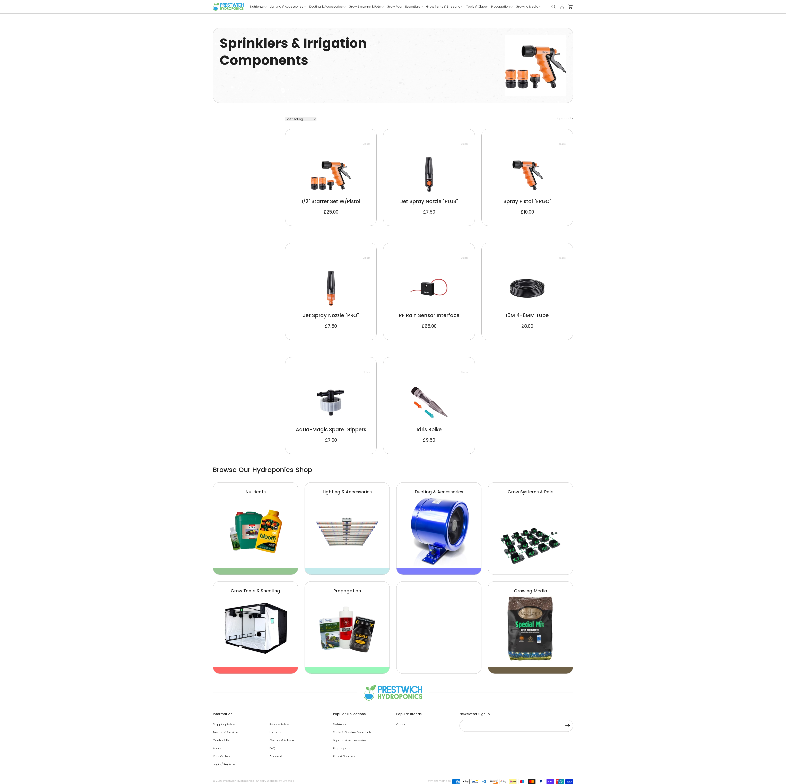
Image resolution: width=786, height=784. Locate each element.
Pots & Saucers (344, 756)
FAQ (272, 748)
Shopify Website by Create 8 (275, 781)
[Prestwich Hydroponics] (228, 7)
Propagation (342, 748)
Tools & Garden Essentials (352, 732)
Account (276, 756)
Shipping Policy (224, 724)
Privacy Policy (279, 724)
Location (276, 732)
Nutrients (340, 724)
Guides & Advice (282, 740)
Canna (401, 724)
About (217, 748)
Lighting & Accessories (349, 740)
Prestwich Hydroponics (238, 781)
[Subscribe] (567, 726)
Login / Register (224, 764)
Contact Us (221, 740)
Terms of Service (225, 732)
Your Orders (221, 756)
